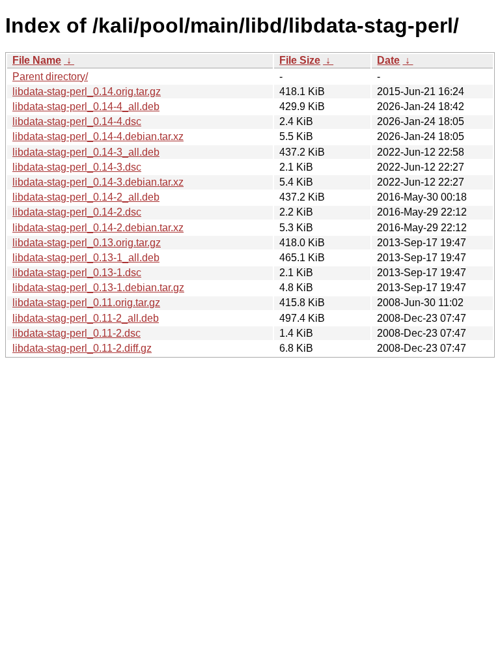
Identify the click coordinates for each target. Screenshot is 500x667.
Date (388, 60)
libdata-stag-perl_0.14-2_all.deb (86, 197)
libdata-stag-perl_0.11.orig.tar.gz (86, 302)
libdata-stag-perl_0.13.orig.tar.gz (86, 242)
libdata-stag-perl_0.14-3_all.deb (86, 152)
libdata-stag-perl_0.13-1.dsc (76, 272)
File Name (36, 60)
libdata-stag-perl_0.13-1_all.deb (86, 257)
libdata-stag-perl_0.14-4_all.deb (86, 106)
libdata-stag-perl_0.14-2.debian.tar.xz (98, 227)
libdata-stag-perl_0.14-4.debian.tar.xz (98, 136)
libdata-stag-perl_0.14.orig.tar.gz (86, 91)
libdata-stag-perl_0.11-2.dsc (76, 333)
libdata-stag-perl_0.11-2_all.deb (85, 318)
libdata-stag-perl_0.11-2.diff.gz (82, 348)
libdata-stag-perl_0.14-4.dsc (76, 121)
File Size (299, 60)
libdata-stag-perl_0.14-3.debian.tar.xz (98, 182)
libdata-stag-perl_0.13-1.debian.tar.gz (98, 287)
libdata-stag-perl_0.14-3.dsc (76, 167)
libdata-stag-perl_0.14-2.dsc (76, 212)
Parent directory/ (50, 76)
